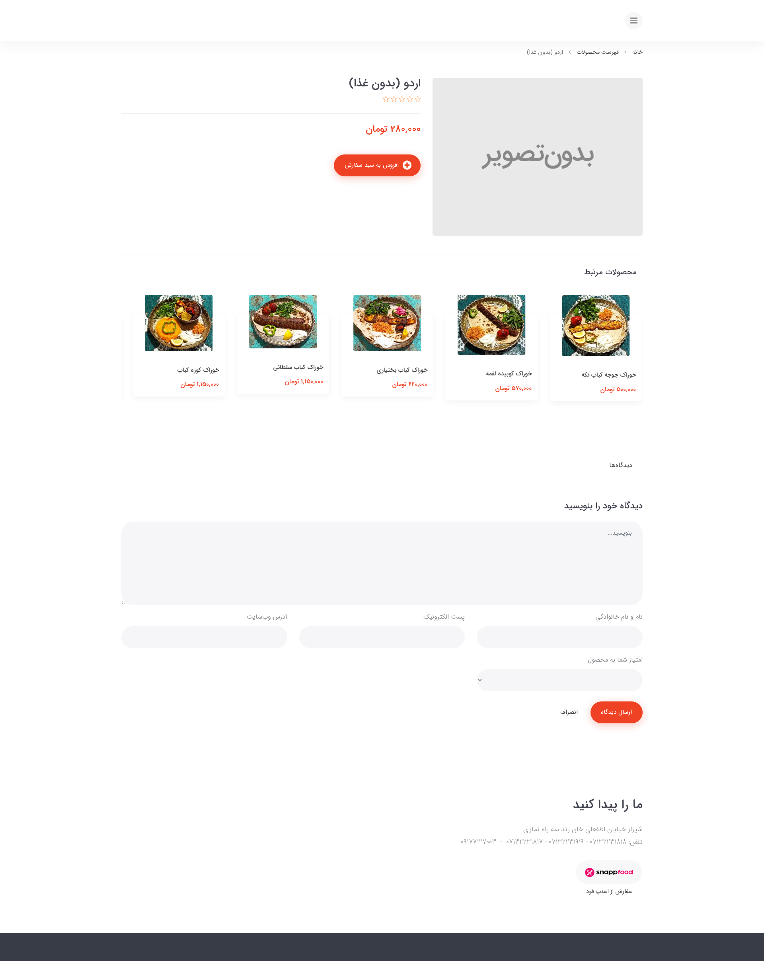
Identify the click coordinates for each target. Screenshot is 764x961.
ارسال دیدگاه (616, 712)
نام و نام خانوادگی (619, 617)
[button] (417, 100)
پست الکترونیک (444, 617)
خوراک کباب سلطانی (397, 367)
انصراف (569, 712)
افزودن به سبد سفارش (373, 165)
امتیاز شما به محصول (615, 660)
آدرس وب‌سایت (267, 617)
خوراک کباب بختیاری (501, 370)
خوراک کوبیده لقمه (608, 374)
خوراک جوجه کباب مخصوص (179, 374)
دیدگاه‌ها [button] (620, 465)
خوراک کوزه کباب (297, 370)
